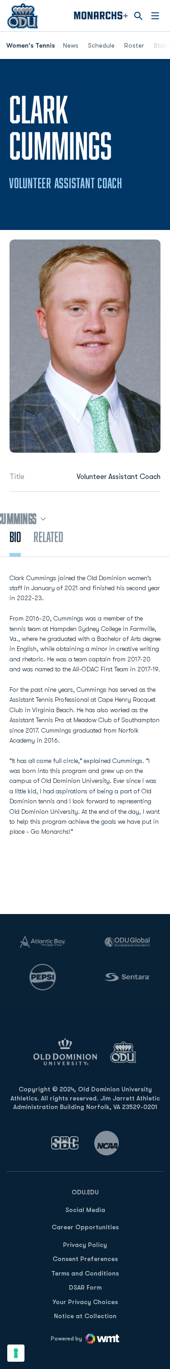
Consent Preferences (85, 1258)
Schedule (101, 45)
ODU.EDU (85, 1192)
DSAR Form (85, 1287)
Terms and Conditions (85, 1273)
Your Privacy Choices (85, 1301)
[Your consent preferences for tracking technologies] (15, 1353)
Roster (134, 45)
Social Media (85, 1209)
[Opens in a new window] (64, 1142)
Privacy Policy (85, 1244)
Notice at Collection (85, 1316)
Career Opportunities (85, 1227)
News (70, 45)
